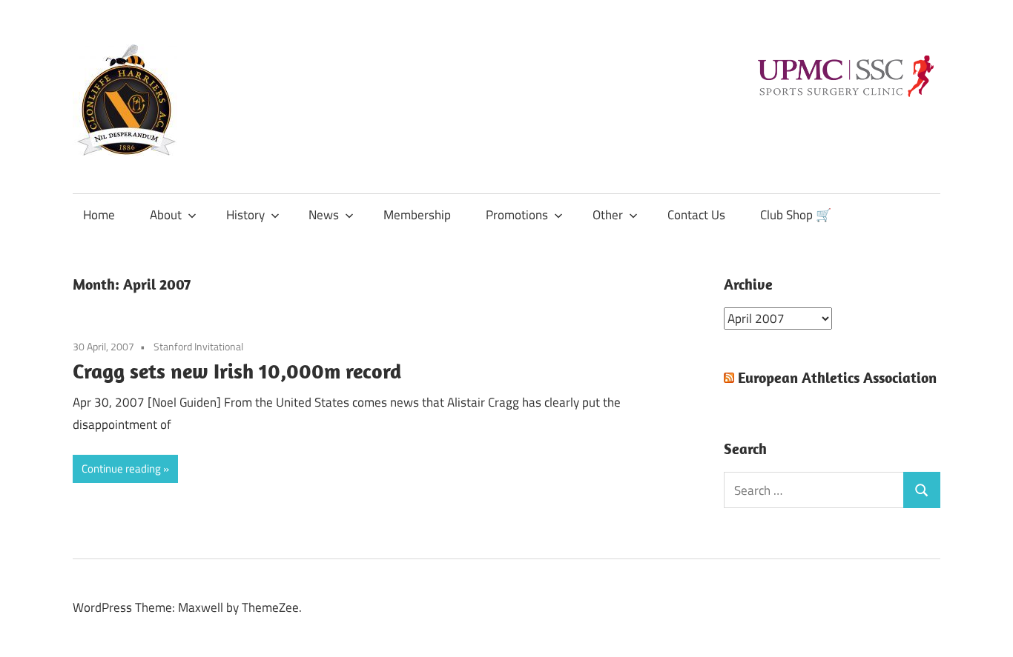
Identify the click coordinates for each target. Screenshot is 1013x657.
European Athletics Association (837, 377)
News (323, 214)
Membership (417, 214)
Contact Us (696, 214)
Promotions (517, 214)
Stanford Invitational (198, 346)
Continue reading (121, 468)
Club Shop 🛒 (795, 214)
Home (99, 214)
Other (608, 214)
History (245, 214)
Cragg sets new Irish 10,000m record (237, 371)
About (166, 214)
